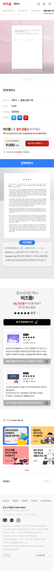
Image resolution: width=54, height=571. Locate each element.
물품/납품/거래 (26, 100)
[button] (23, 69)
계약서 (14, 100)
